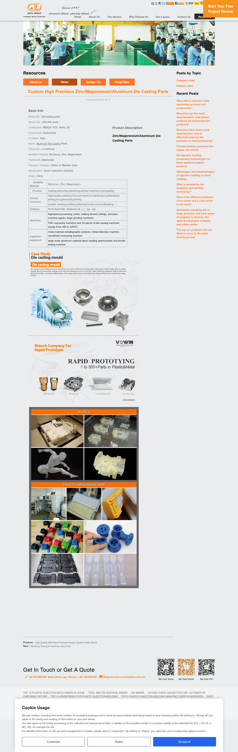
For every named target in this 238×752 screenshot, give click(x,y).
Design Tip (93, 82)
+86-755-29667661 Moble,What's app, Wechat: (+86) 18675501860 (62, 677)
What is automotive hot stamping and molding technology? (190, 188)
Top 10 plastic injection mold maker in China (54, 692)
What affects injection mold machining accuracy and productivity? (192, 104)
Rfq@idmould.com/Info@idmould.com (124, 677)
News (64, 82)
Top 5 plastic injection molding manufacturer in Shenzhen (162, 696)
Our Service (114, 16)
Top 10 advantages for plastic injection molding (84, 696)
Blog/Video (122, 82)
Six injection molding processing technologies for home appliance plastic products (193, 160)
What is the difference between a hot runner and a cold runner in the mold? (194, 200)
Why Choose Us (138, 16)
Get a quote (163, 16)
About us (36, 82)
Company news (185, 80)
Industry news (184, 85)
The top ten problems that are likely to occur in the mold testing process (194, 233)
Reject (119, 742)
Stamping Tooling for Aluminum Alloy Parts (51, 646)
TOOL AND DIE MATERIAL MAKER (108, 692)
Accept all (184, 742)
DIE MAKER (137, 692)
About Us (94, 16)
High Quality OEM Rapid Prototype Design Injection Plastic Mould (66, 642)
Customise (53, 742)
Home (77, 16)
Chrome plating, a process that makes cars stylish (194, 148)
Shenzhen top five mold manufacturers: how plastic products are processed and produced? (193, 119)
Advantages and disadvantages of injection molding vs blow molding (195, 175)
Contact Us (184, 16)
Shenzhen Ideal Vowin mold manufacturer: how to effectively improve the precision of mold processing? (194, 135)
